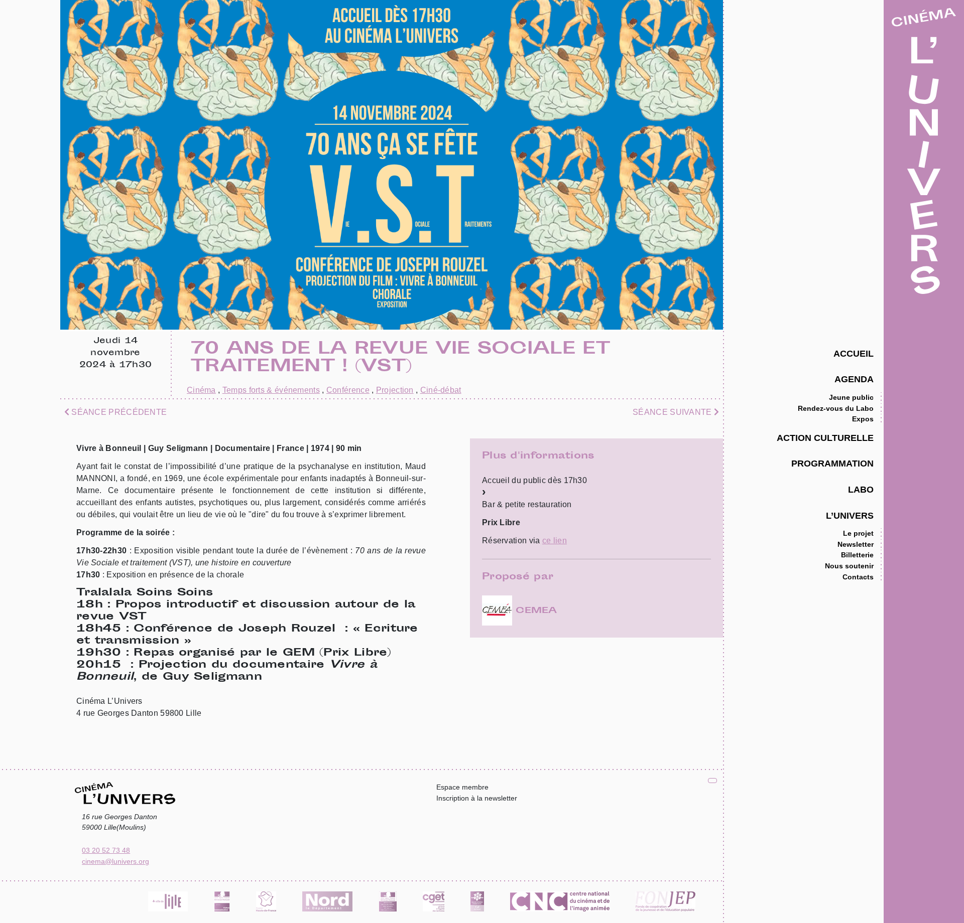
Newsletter (855, 544)
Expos (863, 419)
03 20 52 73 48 (106, 850)
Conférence (348, 390)
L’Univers (850, 515)
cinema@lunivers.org (115, 861)
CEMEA (534, 611)
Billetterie (857, 555)
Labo (861, 489)
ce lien (554, 540)
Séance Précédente (118, 412)
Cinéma (201, 390)
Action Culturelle (825, 437)
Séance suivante (673, 412)
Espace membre (462, 787)
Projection (395, 390)
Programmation (832, 463)
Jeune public (851, 397)
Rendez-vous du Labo (836, 408)
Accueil (853, 353)
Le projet (858, 533)
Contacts (858, 577)
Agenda (854, 379)
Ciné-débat (440, 390)
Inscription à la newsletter (476, 798)
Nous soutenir (849, 566)
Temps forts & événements (271, 390)
